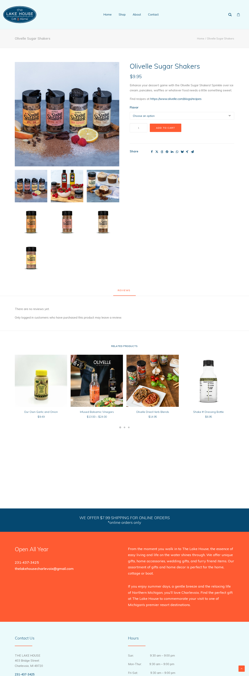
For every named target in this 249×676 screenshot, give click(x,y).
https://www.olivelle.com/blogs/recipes (176, 99)
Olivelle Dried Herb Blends (152, 412)
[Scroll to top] (241, 668)
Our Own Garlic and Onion (41, 412)
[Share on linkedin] (172, 151)
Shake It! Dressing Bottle (208, 412)
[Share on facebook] (151, 151)
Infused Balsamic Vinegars (97, 412)
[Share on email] (192, 151)
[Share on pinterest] (167, 151)
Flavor (134, 107)
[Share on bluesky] (182, 151)
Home (200, 38)
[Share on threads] (162, 151)
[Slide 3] (129, 427)
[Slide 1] (120, 427)
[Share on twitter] (156, 151)
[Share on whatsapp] (177, 151)
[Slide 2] (124, 427)
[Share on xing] (187, 151)
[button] (67, 114)
